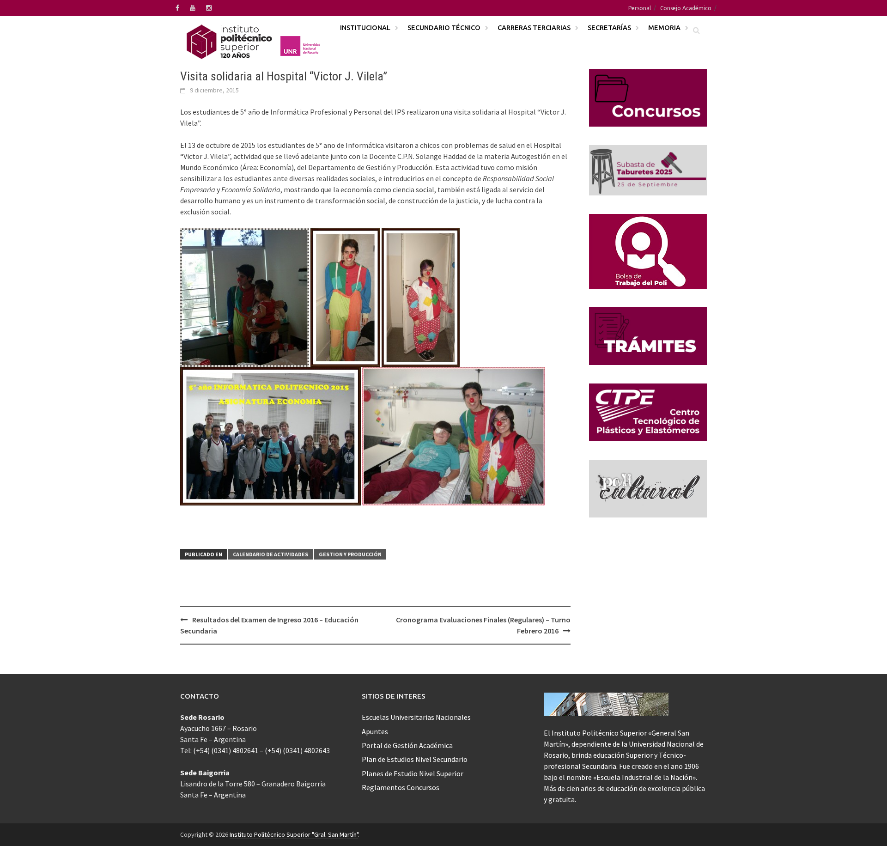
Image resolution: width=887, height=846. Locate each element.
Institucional (365, 27)
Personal (639, 8)
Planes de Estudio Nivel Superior (412, 773)
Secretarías (609, 27)
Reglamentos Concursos (400, 787)
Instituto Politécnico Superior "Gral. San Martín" (294, 834)
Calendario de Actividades (270, 554)
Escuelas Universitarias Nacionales (416, 717)
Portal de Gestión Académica (407, 745)
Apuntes (375, 731)
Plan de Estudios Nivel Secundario (415, 759)
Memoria (664, 27)
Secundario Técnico (443, 27)
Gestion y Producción (350, 554)
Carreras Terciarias (534, 27)
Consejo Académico (685, 8)
